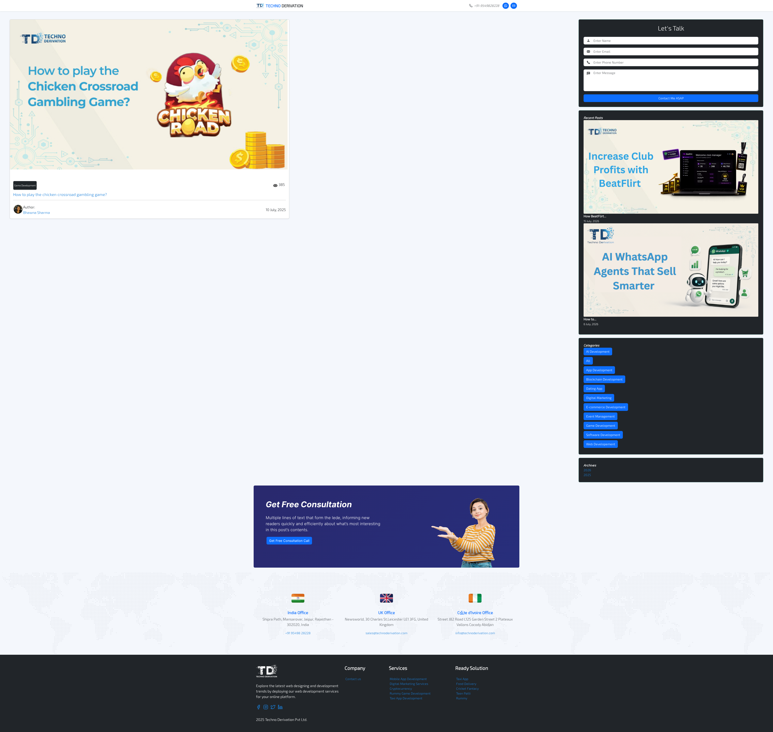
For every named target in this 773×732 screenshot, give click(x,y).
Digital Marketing (599, 398)
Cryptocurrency (401, 688)
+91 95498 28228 (298, 633)
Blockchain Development (604, 379)
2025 (587, 475)
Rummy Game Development (410, 693)
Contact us (353, 679)
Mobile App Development (408, 679)
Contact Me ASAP (671, 98)
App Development (599, 370)
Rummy (461, 698)
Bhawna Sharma (36, 212)
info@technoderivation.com (475, 633)
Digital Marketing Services (409, 684)
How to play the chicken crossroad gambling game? (60, 194)
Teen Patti (463, 693)
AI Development (598, 351)
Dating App (594, 388)
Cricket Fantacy (467, 688)
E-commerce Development (605, 407)
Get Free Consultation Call (289, 541)
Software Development (603, 435)
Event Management (600, 416)
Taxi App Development (406, 698)
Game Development (25, 185)
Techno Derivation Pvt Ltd (285, 719)
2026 (587, 470)
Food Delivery (466, 684)
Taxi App (462, 679)
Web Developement (600, 444)
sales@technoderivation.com (386, 633)
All (588, 361)
